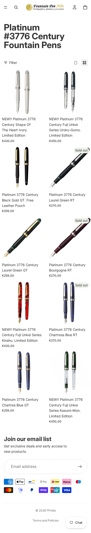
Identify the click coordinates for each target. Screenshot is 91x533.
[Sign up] (80, 467)
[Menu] (5, 7)
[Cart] (85, 7)
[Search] (16, 7)
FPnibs (51, 510)
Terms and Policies (45, 520)
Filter (13, 62)
